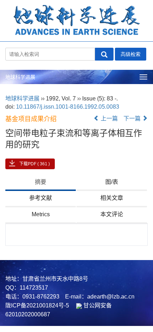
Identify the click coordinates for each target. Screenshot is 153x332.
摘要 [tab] (40, 182)
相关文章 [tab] (111, 198)
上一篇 (108, 118)
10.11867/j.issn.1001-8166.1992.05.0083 (67, 107)
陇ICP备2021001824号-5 (37, 305)
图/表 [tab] (111, 182)
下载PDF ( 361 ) (34, 163)
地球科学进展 (20, 77)
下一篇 (132, 118)
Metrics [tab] (41, 214)
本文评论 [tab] (111, 214)
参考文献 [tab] (40, 198)
